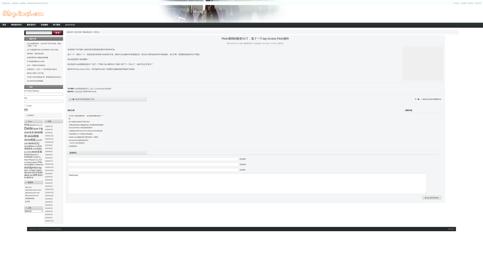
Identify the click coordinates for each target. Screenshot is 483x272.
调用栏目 (29, 178)
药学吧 (27, 201)
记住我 (29, 106)
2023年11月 (49, 192)
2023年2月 (49, 214)
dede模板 (33, 136)
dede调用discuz (30, 146)
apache (33, 125)
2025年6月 (49, 148)
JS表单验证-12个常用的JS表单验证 (81, 134)
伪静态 (33, 170)
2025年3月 (49, 158)
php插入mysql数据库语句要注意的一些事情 (83, 137)
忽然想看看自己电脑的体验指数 (37, 57)
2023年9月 (49, 199)
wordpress (31, 167)
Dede (28, 128)
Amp (26, 124)
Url (35, 165)
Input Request (29, 160)
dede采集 (37, 151)
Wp (40, 167)
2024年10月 (49, 170)
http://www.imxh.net (31, 195)
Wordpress (57, 229)
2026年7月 (49, 126)
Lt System (28, 162)
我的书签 (478, 3)
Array (37, 125)
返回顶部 (451, 229)
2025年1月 (49, 161)
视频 (31, 175)
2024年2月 (49, 183)
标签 (30, 173)
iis (40, 157)
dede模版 (30, 139)
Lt (40, 159)
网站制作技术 (87, 32)
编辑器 (27, 175)
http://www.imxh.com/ (32, 193)
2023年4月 (49, 208)
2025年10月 (49, 142)
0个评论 (273, 43)
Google (36, 157)
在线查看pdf (73, 146)
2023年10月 (49, 196)
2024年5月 (49, 174)
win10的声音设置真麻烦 (35, 81)
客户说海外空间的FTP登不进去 (79, 122)
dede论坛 (33, 143)
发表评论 (280, 43)
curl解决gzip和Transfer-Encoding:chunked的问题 (85, 131)
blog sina (28, 187)
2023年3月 (49, 211)
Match (35, 162)
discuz (33, 155)
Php (40, 162)
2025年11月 (49, 139)
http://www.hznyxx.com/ (33, 190)
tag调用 (30, 165)
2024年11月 (49, 167)
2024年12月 (49, 164)
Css (41, 125)
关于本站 (456, 3)
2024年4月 (49, 177)
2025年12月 (49, 136)
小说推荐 (463, 3)
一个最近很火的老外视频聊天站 (430, 99)
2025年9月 (49, 145)
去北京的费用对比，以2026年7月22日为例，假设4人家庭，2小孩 (44, 45)
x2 (29, 170)
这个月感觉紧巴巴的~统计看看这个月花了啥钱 (42, 50)
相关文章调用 (37, 173)
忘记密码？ (31, 115)
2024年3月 (49, 180)
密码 (25, 98)
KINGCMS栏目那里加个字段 (84, 99)
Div (38, 155)
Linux (37, 160)
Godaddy (28, 157)
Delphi (27, 155)
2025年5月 (49, 151)
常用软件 (471, 3)
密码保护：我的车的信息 (35, 54)
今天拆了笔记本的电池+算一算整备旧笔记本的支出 (44, 77)
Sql (25, 165)
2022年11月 (49, 221)
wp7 (26, 170)
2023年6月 (49, 202)
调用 (35, 175)
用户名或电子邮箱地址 (31, 91)
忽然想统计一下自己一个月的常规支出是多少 (42, 69)
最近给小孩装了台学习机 (35, 73)
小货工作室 (23, 14)
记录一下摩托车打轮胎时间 (36, 65)
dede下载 (38, 129)
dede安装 (29, 132)
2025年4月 (49, 155)
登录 (26, 110)
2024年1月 (49, 186)
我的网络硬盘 (29, 198)
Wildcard (39, 165)
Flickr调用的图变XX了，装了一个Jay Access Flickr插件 (255, 38)
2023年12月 (49, 189)
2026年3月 (49, 133)
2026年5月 (49, 129)
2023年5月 (49, 205)
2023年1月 (49, 218)
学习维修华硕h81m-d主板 (35, 61)
